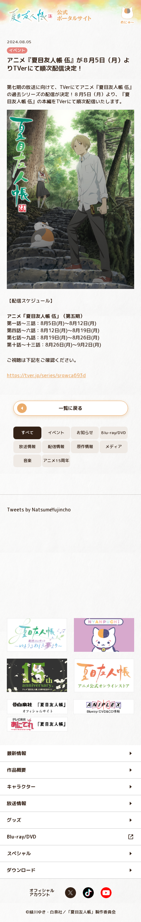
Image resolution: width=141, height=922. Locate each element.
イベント (56, 432)
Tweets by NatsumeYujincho (39, 509)
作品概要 (16, 770)
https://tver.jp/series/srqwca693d (46, 375)
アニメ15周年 (56, 460)
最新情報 (16, 753)
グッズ (14, 820)
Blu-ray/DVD (113, 432)
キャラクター (21, 786)
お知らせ (85, 432)
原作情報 (85, 446)
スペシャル (19, 853)
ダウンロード (21, 870)
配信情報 (56, 446)
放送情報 (27, 446)
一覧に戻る (70, 408)
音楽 (27, 460)
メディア (113, 446)
